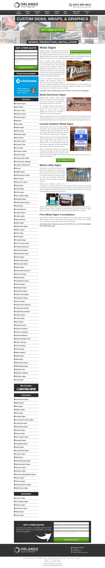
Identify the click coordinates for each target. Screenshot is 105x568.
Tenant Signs (20, 301)
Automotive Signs (21, 399)
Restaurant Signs (21, 264)
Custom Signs (56, 12)
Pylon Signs (19, 257)
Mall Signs (19, 457)
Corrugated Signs (21, 501)
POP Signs (19, 233)
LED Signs (19, 206)
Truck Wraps (20, 318)
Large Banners (20, 209)
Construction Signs (22, 158)
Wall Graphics (20, 352)
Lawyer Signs (20, 454)
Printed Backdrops (22, 247)
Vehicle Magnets (21, 335)
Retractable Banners (22, 270)
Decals (18, 168)
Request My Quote (25, 68)
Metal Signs (19, 223)
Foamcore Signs (21, 508)
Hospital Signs (20, 440)
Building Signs (20, 134)
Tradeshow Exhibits (22, 311)
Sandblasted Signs (22, 281)
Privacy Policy (63, 558)
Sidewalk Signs (21, 288)
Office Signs (19, 230)
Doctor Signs (20, 433)
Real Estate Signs (21, 260)
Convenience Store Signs (24, 420)
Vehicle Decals (20, 325)
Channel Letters (21, 151)
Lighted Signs (20, 213)
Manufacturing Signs (22, 461)
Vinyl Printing (20, 346)
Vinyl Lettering (20, 342)
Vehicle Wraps (47, 12)
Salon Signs (19, 478)
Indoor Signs (27, 12)
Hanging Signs (20, 199)
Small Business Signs (23, 485)
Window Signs (20, 376)
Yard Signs (19, 380)
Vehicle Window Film (22, 339)
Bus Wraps (19, 138)
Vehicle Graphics (21, 328)
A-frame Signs (20, 103)
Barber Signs (20, 409)
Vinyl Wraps (19, 349)
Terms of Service (70, 558)
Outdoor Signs (37, 12)
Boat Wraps (19, 131)
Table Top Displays (22, 294)
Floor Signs (19, 192)
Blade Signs (19, 127)
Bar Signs (19, 124)
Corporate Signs (21, 423)
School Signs (20, 284)
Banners (18, 120)
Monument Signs (21, 226)
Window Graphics (21, 373)
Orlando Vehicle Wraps (53, 558)
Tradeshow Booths (22, 308)
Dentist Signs (20, 430)
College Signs (20, 416)
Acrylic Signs (20, 110)
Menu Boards (20, 219)
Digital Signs (20, 172)
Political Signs (20, 471)
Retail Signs (19, 267)
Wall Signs (19, 359)
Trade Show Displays (76, 12)
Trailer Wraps (20, 315)
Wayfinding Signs (21, 366)
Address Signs (20, 114)
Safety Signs (20, 277)
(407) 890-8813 (81, 4)
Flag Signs (19, 185)
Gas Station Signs (21, 196)
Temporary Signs (21, 298)
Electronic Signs (21, 182)
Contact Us (87, 12)
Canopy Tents (20, 144)
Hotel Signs (19, 447)
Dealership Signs (21, 427)
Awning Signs (20, 117)
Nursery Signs (20, 467)
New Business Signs (22, 464)
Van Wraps (19, 322)
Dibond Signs (20, 505)
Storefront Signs (21, 291)
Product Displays (21, 250)
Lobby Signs (20, 216)
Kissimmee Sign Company (41, 558)
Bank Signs (19, 403)
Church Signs (20, 155)
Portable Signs (20, 240)
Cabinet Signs (20, 141)
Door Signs (19, 178)
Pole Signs (19, 236)
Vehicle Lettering (21, 332)
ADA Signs (19, 107)
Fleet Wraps (19, 189)
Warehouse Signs (21, 363)
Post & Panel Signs (22, 243)
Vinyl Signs (65, 12)
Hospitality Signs (21, 444)
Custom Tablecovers (22, 165)
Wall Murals (19, 356)
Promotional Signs (22, 253)
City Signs (19, 413)
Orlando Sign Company (28, 558)
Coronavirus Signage (23, 161)
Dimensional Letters (22, 175)
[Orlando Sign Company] (26, 550)
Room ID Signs (20, 274)
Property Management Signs (25, 474)
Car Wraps (19, 148)
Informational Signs (22, 202)
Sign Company (18, 12)
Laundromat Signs (22, 450)
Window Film (20, 369)
